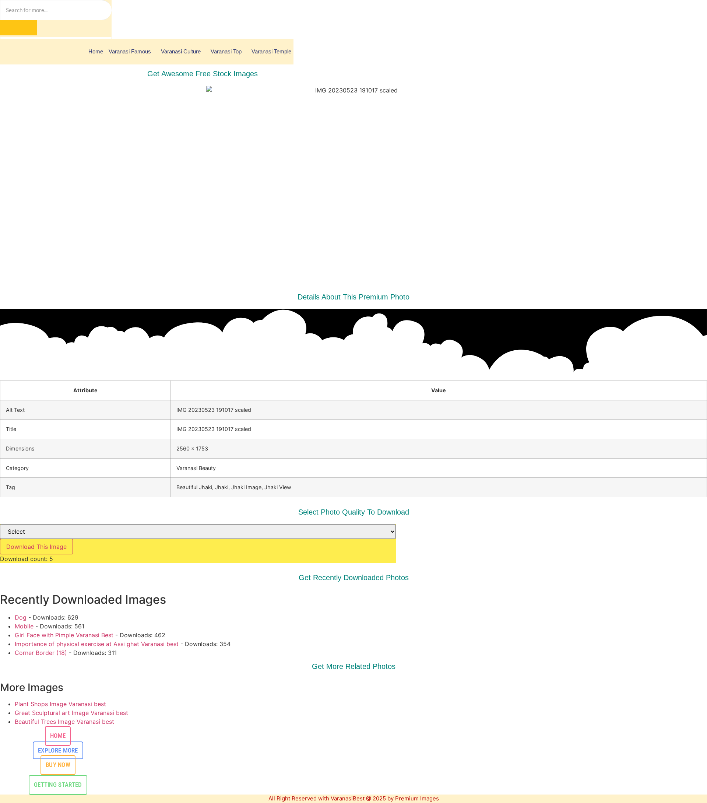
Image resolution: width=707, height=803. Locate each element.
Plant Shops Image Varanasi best (60, 704)
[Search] (18, 28)
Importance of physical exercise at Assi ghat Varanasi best (97, 644)
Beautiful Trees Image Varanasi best (64, 721)
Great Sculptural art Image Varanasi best (71, 712)
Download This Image (36, 546)
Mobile (24, 626)
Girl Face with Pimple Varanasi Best (64, 635)
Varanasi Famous (130, 51)
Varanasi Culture (181, 51)
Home (95, 51)
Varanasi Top (226, 51)
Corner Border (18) (41, 652)
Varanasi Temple (271, 51)
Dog (21, 617)
